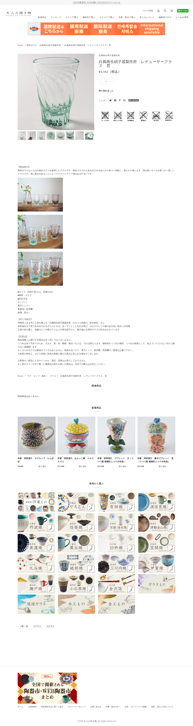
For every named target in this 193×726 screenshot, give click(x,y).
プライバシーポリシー (77, 707)
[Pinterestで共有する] (120, 100)
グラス (53, 376)
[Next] (90, 135)
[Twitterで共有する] (110, 100)
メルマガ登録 (147, 11)
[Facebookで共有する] (115, 100)
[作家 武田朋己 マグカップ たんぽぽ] (37, 435)
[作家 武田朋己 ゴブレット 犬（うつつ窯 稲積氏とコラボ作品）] (116, 435)
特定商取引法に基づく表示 (52, 707)
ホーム (20, 707)
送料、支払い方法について (162, 707)
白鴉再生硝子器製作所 (50, 45)
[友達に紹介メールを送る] (124, 100)
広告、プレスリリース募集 (136, 707)
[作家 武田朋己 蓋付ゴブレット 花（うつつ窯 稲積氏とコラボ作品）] (156, 435)
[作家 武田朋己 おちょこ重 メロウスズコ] (77, 435)
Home (20, 45)
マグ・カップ (33, 376)
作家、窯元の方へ (113, 707)
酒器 (44, 376)
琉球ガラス (31, 45)
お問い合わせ (95, 707)
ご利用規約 (32, 707)
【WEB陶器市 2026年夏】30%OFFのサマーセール (97, 2)
